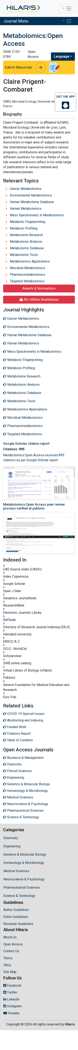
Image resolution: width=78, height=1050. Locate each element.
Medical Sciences (16, 871)
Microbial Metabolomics (27, 268)
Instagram (14, 1006)
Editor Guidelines (15, 917)
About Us (10, 937)
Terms (7, 958)
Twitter (11, 992)
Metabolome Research (26, 235)
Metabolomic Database (27, 248)
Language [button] (61, 56)
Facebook (13, 985)
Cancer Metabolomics (26, 189)
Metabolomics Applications (30, 261)
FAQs (7, 965)
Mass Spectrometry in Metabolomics (37, 215)
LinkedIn (13, 999)
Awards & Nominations (39, 288)
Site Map (9, 972)
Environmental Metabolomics (31, 195)
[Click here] (23, 8)
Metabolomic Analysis (26, 242)
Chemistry (10, 838)
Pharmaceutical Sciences (21, 887)
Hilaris (70, 1024)
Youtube (13, 1013)
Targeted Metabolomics (27, 281)
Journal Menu (15, 21)
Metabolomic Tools (24, 255)
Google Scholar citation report (26, 444)
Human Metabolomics (26, 208)
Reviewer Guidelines (18, 924)
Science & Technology (19, 896)
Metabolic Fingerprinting (27, 222)
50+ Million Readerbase (40, 300)
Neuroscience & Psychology (24, 879)
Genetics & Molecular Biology (24, 854)
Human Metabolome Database (32, 202)
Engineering (11, 846)
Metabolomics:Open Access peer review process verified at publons (34, 506)
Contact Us (11, 951)
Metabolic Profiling (23, 228)
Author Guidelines (16, 910)
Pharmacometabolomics (27, 275)
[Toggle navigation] (67, 8)
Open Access (13, 944)
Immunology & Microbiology (23, 863)
